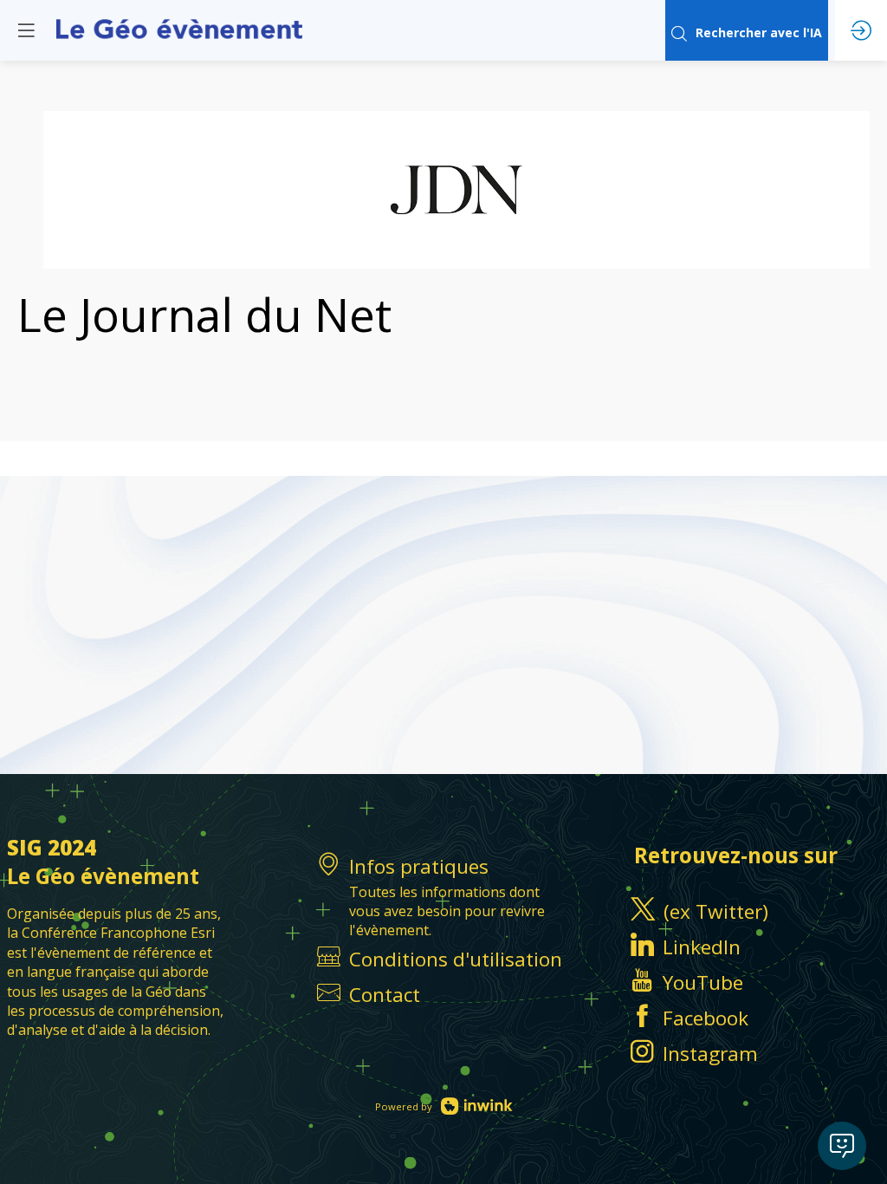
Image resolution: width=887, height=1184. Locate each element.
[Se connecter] (861, 30)
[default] (443, 995)
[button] (26, 30)
